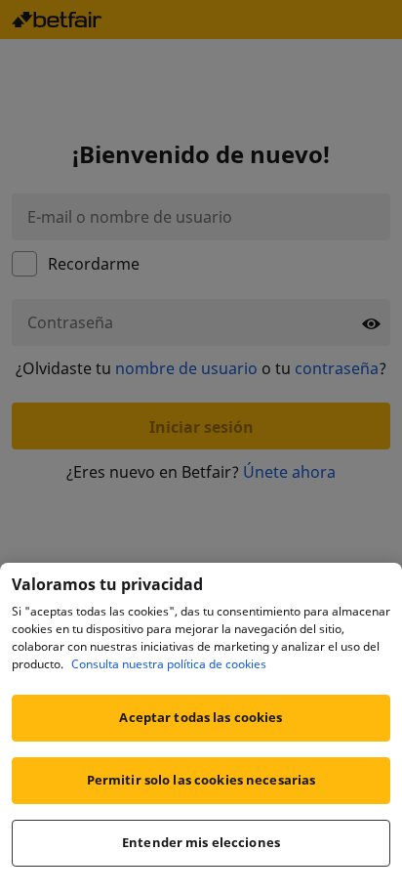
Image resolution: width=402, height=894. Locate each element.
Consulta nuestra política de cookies (168, 664)
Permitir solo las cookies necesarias (201, 779)
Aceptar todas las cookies (200, 717)
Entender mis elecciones (201, 842)
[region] (201, 728)
